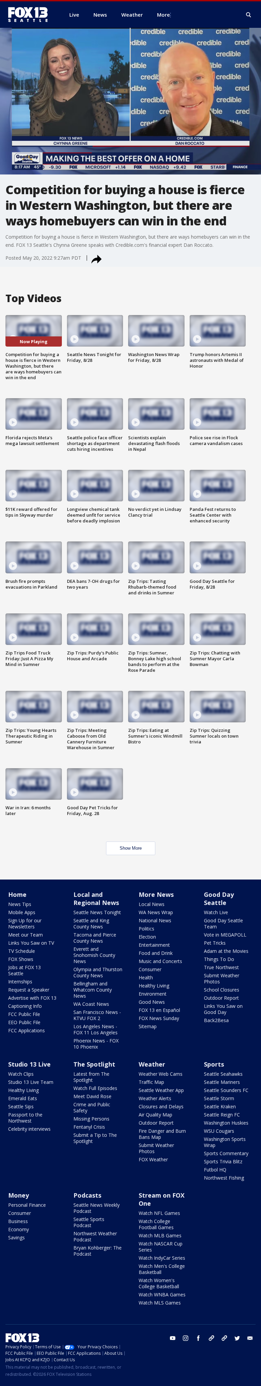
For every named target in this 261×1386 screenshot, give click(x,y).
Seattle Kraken (220, 1106)
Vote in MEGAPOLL (225, 934)
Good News (152, 1002)
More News (156, 894)
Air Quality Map (155, 1114)
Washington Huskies (226, 1123)
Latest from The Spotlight (91, 1077)
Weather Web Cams (160, 1074)
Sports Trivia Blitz (223, 1161)
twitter (237, 1338)
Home (17, 894)
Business (18, 1221)
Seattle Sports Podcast (88, 1222)
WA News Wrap (156, 912)
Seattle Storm (219, 1098)
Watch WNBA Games (162, 1294)
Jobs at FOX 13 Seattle (24, 970)
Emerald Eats (22, 1098)
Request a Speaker (28, 989)
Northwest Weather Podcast (95, 1236)
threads (224, 1338)
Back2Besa (216, 1020)
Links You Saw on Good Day (223, 1009)
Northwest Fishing (224, 1178)
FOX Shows (20, 959)
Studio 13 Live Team (30, 1082)
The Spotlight (94, 1064)
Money (18, 1195)
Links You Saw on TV (31, 943)
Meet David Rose (92, 1096)
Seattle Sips (21, 1106)
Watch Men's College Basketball (162, 1269)
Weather (152, 1064)
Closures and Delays (161, 1106)
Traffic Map (151, 1082)
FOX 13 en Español (159, 1010)
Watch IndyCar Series (162, 1258)
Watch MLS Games (160, 1302)
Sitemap (148, 1026)
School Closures (221, 989)
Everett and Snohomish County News (94, 955)
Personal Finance (27, 1205)
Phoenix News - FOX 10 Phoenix (96, 1043)
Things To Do (219, 959)
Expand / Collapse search (249, 15)
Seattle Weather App (161, 1090)
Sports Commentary (226, 1153)
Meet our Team (25, 934)
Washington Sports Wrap (225, 1142)
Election (147, 937)
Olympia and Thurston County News (97, 972)
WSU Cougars (219, 1131)
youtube (172, 1338)
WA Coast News (91, 1004)
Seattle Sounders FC (226, 1090)
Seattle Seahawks (223, 1074)
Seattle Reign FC (222, 1114)
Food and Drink (156, 953)
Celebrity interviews (29, 1129)
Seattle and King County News (91, 923)
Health (146, 977)
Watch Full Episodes (95, 1088)
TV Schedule (21, 951)
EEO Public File (24, 1022)
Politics (146, 928)
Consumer (150, 969)
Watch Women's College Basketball (159, 1283)
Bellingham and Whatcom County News (92, 989)
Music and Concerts (160, 961)
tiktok (211, 1338)
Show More (131, 848)
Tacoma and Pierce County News (94, 937)
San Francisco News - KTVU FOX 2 (97, 1015)
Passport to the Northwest (25, 1117)
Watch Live (216, 912)
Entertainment (154, 945)
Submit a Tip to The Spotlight (95, 1138)
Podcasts (87, 1195)
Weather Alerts (155, 1098)
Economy (18, 1229)
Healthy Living (154, 985)
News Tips (19, 904)
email (250, 1338)
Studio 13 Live (29, 1064)
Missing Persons (91, 1118)
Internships (20, 981)
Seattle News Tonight (97, 912)
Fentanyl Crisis (89, 1127)
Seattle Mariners (222, 1082)
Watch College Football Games (156, 1224)
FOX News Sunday (159, 1018)
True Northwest (221, 967)
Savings (16, 1237)
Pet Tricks (215, 943)
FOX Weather (153, 1159)
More (163, 14)
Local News (151, 904)
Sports (214, 1064)
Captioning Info (25, 1006)
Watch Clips (21, 1074)
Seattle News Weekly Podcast (96, 1208)
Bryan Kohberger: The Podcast (97, 1250)
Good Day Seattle (219, 898)
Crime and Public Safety (91, 1107)
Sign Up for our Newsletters (24, 923)
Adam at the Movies (226, 951)
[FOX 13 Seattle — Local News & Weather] (30, 14)
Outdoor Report (221, 998)
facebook (198, 1338)
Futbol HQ (215, 1169)
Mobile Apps (21, 912)
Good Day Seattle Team (223, 923)
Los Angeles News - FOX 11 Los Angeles (95, 1029)
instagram (185, 1338)
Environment (153, 994)
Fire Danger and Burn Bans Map (162, 1134)
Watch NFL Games (159, 1213)
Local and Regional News (96, 898)
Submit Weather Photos (221, 978)
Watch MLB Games (160, 1235)
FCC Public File (24, 1014)
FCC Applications (26, 1030)
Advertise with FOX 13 (32, 998)
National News (155, 920)
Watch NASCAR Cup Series (160, 1246)
